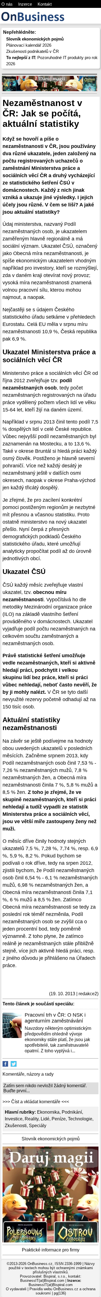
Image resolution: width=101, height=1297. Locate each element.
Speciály (37, 1125)
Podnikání (72, 1112)
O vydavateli (16, 1289)
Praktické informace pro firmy (50, 1250)
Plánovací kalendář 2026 (28, 45)
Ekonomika (48, 1112)
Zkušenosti (16, 1125)
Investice (13, 1118)
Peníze (59, 1118)
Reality (31, 1118)
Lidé (45, 1118)
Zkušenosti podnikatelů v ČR (32, 51)
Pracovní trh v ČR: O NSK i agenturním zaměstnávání (55, 1018)
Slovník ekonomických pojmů (51, 1138)
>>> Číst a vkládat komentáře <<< (36, 1101)
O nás (7, 4)
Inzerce (25, 4)
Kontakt (45, 4)
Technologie (80, 1118)
